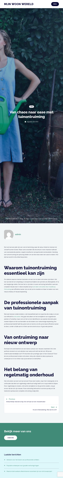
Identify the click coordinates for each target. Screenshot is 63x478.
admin (18, 234)
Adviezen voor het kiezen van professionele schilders (23, 460)
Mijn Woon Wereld (18, 4)
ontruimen (17, 316)
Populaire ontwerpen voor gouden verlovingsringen (23, 465)
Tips (31, 106)
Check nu (10, 438)
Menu (55, 4)
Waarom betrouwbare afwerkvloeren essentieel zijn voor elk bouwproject (29, 471)
